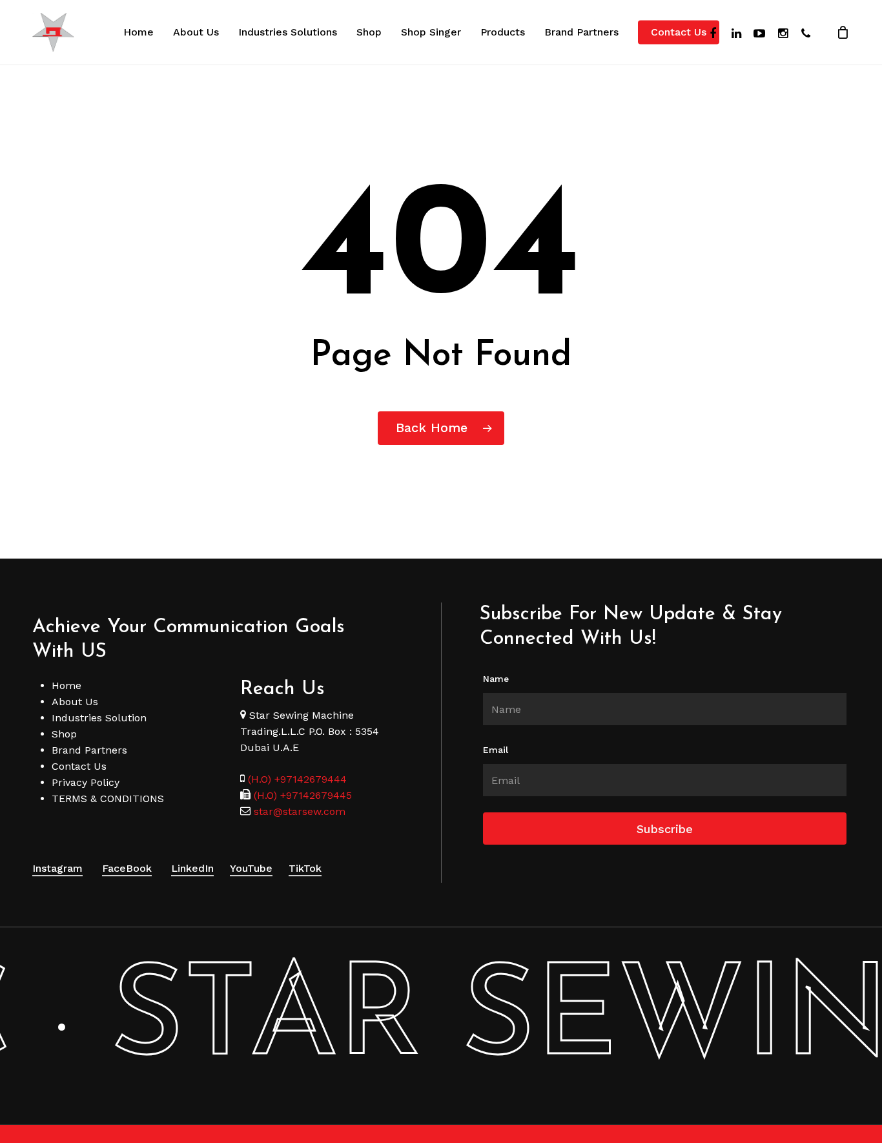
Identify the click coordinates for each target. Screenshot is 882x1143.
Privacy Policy (85, 782)
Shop (64, 734)
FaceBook (127, 868)
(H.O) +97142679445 (301, 795)
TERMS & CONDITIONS (108, 798)
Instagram (57, 868)
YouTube (251, 868)
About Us (75, 701)
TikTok (305, 868)
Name (496, 679)
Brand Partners (89, 750)
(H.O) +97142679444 (297, 779)
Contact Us (79, 766)
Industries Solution (99, 718)
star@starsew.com (298, 811)
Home (66, 685)
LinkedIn (192, 868)
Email (495, 750)
